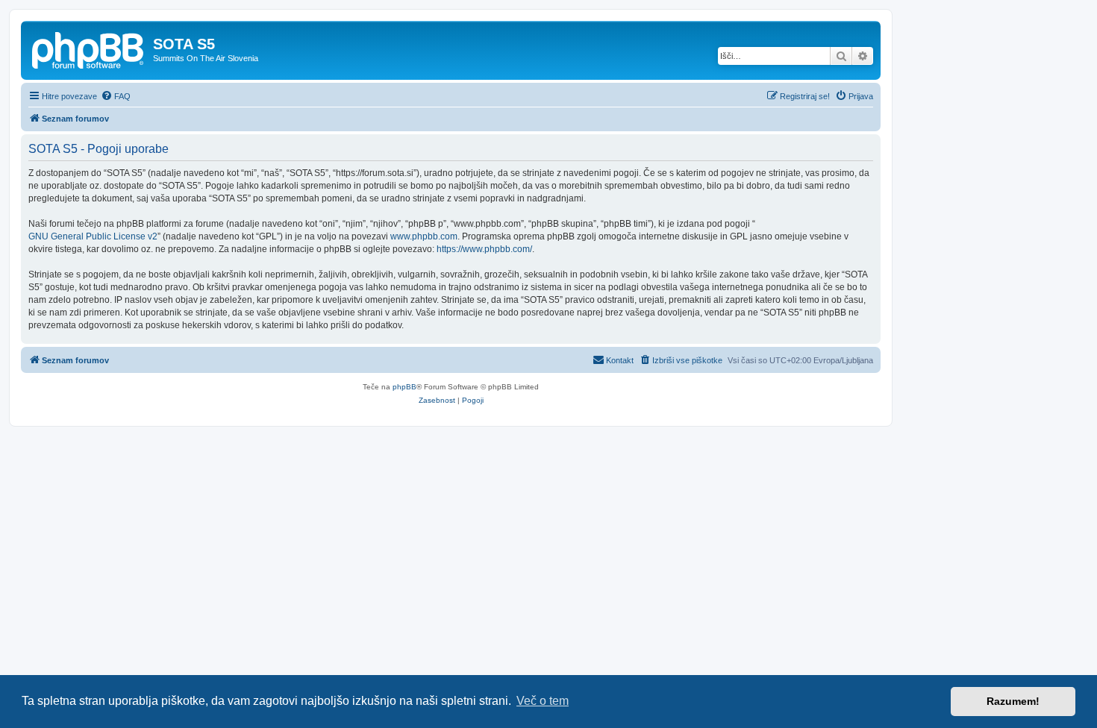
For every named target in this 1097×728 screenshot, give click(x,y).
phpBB (404, 387)
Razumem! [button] (1013, 701)
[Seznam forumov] (89, 48)
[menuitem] (116, 96)
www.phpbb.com (423, 236)
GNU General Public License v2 (92, 236)
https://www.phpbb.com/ (484, 249)
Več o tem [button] (542, 700)
